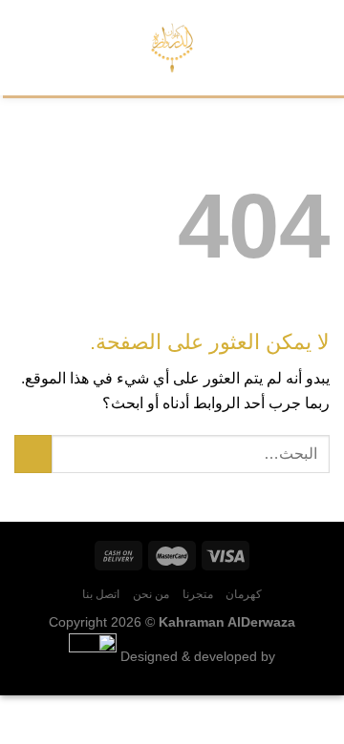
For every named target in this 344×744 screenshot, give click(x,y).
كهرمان (244, 594)
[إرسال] (33, 453)
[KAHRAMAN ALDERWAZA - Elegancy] (172, 47)
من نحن (151, 594)
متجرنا (198, 594)
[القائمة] (318, 47)
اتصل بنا (101, 594)
